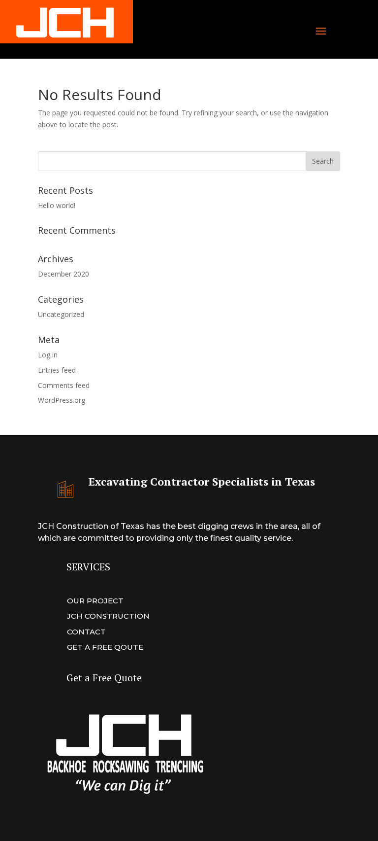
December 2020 (63, 274)
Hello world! (56, 205)
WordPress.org (61, 400)
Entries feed (57, 370)
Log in (48, 354)
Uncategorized (61, 314)
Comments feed (64, 385)
